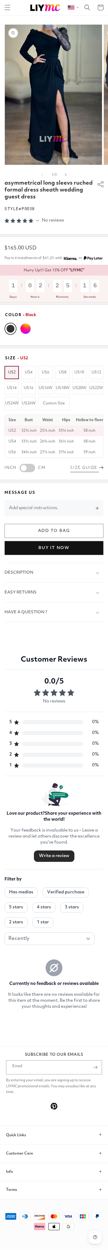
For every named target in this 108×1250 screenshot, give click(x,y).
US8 (62, 372)
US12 (96, 372)
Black (10, 329)
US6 (45, 372)
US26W (28, 403)
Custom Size (54, 403)
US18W (62, 388)
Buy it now (54, 548)
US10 (79, 372)
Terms (11, 1190)
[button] (7, 7)
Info (9, 1172)
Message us (19, 493)
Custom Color (26, 329)
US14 (11, 388)
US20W (79, 388)
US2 (12, 372)
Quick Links (16, 1135)
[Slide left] (42, 175)
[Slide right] (66, 175)
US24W (12, 403)
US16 (28, 388)
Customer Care (19, 1153)
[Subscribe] (95, 1067)
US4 (28, 372)
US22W (96, 388)
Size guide (84, 468)
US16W (45, 388)
